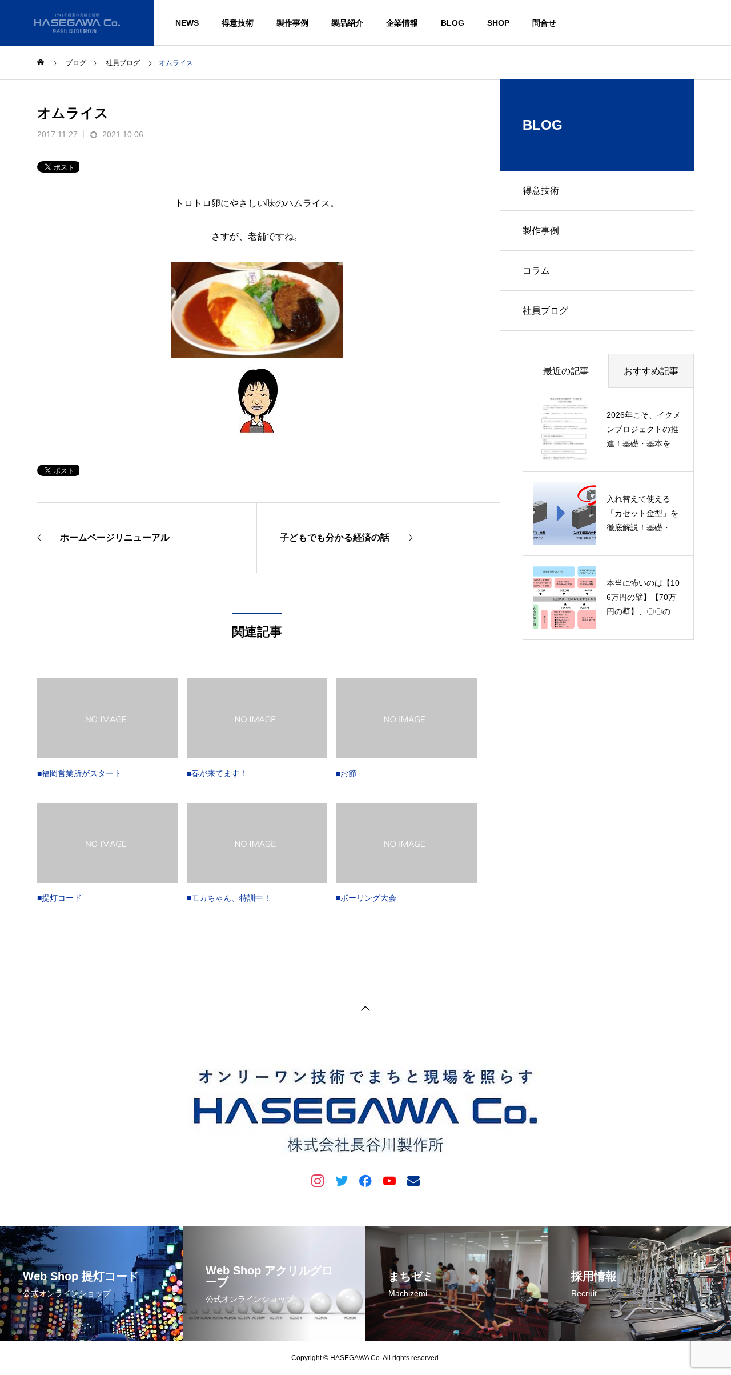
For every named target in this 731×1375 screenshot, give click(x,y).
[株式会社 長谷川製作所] (77, 23)
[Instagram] (317, 1180)
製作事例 (292, 22)
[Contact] (413, 1180)
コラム (536, 270)
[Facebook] (365, 1180)
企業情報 (402, 22)
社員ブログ (545, 310)
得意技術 (238, 22)
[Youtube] (389, 1180)
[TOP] (365, 1007)
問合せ (544, 22)
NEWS (187, 22)
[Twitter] (341, 1180)
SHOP (498, 22)
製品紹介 (347, 22)
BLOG (452, 22)
